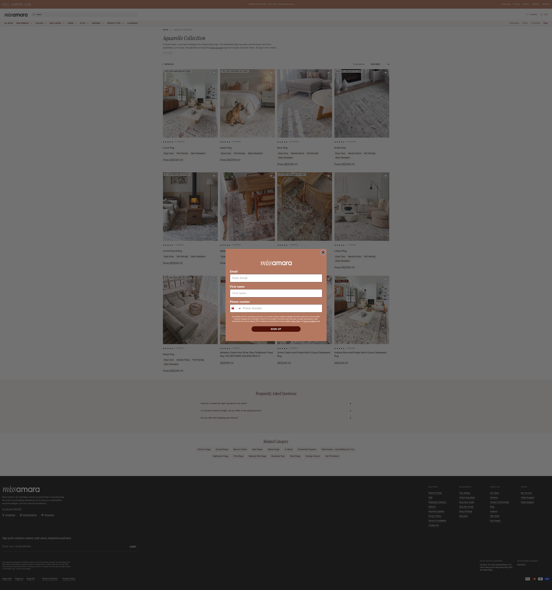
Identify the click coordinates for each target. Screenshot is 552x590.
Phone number (240, 301)
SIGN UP (276, 329)
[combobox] (235, 308)
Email (234, 271)
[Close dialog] (323, 252)
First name (237, 286)
